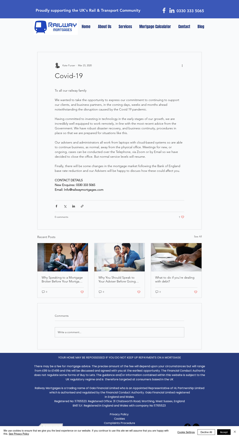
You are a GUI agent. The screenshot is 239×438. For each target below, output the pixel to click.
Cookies (119, 419)
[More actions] (182, 65)
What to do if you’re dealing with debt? (174, 279)
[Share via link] (82, 206)
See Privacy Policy (19, 433)
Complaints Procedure (119, 423)
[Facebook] (164, 10)
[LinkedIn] (171, 10)
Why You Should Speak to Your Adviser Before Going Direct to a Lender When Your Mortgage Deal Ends (119, 279)
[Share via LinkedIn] (73, 206)
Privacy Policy (119, 414)
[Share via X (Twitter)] (65, 206)
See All (198, 236)
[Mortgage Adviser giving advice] (62, 257)
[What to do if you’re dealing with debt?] (176, 257)
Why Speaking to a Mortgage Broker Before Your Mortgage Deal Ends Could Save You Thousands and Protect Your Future (62, 279)
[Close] (235, 432)
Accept (224, 432)
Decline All (206, 432)
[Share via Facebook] (56, 206)
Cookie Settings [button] (186, 432)
